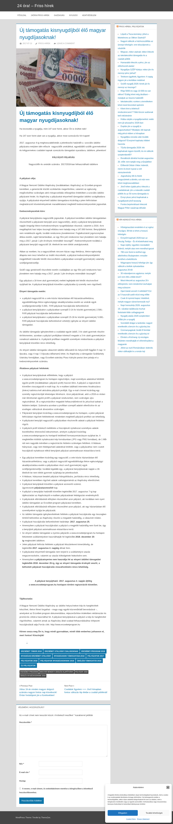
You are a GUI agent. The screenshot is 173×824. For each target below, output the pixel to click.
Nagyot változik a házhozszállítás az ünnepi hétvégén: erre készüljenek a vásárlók (135, 44)
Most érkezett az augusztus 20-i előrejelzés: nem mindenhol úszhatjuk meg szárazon (135, 284)
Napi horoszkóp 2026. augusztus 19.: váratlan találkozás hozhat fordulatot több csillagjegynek (134, 308)
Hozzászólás (25, 722)
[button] (168, 787)
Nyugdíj (73, 15)
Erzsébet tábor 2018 (31, 651)
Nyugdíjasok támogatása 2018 (69, 656)
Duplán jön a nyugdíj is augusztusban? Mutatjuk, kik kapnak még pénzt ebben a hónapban (134, 130)
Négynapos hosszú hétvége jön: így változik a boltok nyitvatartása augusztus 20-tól (135, 266)
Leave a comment (66, 43)
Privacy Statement (143, 819)
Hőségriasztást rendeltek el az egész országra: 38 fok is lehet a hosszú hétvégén (136, 230)
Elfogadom (122, 813)
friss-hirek (44, 43)
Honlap (22, 781)
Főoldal (21, 15)
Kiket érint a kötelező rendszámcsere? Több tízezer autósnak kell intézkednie (135, 112)
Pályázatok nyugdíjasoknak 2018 (57, 661)
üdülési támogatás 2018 (89, 661)
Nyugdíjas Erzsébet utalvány (36, 656)
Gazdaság (59, 15)
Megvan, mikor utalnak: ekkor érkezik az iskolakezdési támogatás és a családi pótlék (136, 55)
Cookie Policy (131, 819)
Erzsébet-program (29, 672)
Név (21, 764)
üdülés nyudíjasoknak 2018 (32, 676)
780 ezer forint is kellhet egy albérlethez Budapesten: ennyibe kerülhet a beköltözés (132, 255)
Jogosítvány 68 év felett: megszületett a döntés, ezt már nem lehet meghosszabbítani (133, 179)
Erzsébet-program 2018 (93, 651)
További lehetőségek (154, 813)
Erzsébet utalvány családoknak (61, 651)
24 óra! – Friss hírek (35, 5)
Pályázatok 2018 (29, 661)
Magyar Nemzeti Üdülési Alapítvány (56, 672)
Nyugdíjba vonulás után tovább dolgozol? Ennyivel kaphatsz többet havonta (134, 140)
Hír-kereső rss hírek (130, 220)
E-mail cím (24, 772)
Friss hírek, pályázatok (131, 26)
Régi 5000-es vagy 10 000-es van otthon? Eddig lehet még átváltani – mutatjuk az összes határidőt (134, 94)
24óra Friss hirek (40, 15)
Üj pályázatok (28, 666)
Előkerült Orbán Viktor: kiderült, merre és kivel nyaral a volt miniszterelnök (133, 169)
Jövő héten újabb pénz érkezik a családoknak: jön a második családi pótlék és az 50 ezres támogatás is (134, 190)
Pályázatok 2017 (96, 656)
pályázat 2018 (81, 672)
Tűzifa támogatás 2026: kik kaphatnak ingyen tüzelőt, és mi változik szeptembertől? (135, 151)
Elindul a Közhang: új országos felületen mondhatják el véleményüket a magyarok (135, 340)
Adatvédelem (89, 15)
